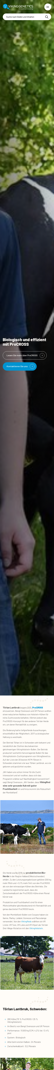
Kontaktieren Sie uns (17, 366)
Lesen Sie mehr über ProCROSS (22, 355)
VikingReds (26, 921)
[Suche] (46, 17)
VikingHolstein (36, 928)
